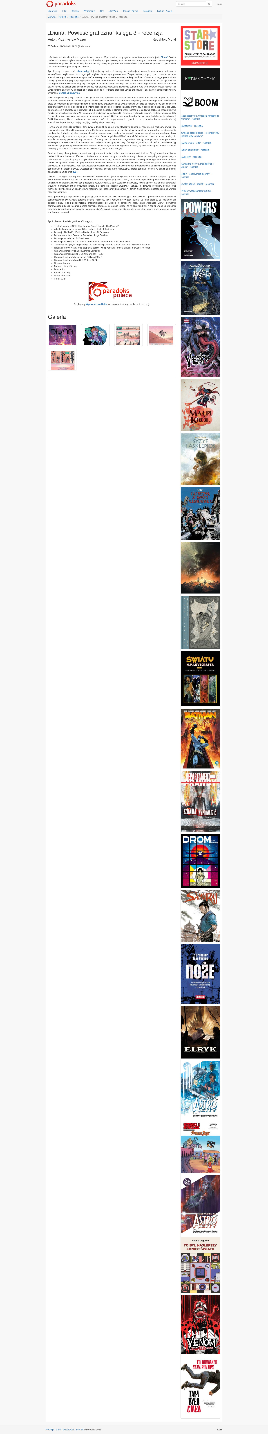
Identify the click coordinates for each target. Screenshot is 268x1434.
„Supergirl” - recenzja (191, 156)
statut (58, 1429)
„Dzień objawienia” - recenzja (195, 149)
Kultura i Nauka (164, 10)
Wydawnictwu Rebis (96, 304)
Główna (52, 16)
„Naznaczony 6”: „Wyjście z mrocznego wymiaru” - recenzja (200, 117)
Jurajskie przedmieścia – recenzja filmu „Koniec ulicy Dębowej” (200, 134)
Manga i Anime (130, 10)
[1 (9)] (62, 335)
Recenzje (74, 16)
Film (64, 10)
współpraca (68, 1429)
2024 (75, 171)
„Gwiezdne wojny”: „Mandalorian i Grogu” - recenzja (197, 165)
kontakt (79, 1429)
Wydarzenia (89, 10)
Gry (102, 10)
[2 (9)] (95, 335)
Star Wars (113, 10)
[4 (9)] (161, 335)
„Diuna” (164, 57)
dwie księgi (84, 71)
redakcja (50, 1429)
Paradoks (147, 10)
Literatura (52, 10)
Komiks (75, 10)
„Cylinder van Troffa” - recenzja (196, 142)
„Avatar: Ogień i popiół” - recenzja (197, 183)
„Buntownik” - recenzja (192, 125)
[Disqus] (112, 419)
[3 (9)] (128, 335)
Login (219, 3)
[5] (62, 360)
